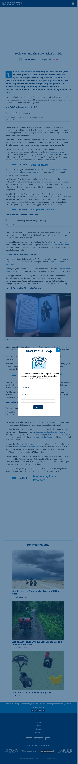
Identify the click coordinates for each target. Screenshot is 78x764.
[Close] (58, 350)
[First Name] (38, 383)
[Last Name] (38, 390)
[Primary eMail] (38, 397)
